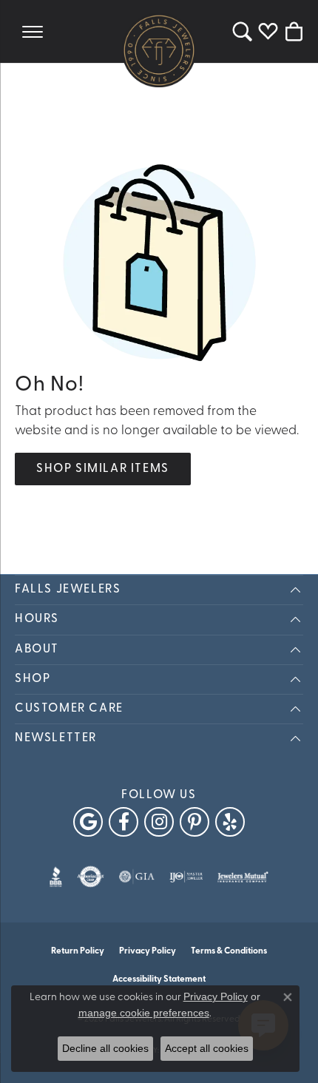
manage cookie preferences (143, 1013)
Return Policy (77, 951)
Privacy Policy (147, 951)
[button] (242, 31)
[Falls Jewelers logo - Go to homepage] (159, 50)
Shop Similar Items (102, 469)
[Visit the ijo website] (186, 877)
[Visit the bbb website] (56, 877)
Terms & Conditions (229, 951)
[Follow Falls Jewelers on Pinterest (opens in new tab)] (194, 822)
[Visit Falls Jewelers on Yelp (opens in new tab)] (230, 822)
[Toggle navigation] (32, 31)
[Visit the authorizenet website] (90, 877)
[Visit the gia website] (137, 877)
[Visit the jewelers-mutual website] (242, 877)
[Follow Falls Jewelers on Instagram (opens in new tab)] (159, 822)
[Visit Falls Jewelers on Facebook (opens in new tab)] (123, 822)
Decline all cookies (105, 1048)
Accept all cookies (206, 1048)
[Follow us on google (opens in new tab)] (88, 822)
